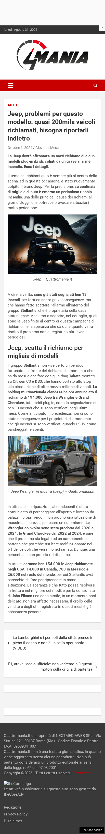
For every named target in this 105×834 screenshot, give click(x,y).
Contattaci (82, 773)
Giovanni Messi (47, 148)
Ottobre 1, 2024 (20, 148)
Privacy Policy (16, 814)
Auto (12, 105)
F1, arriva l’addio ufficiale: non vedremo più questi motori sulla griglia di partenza (50, 667)
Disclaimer (13, 821)
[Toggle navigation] (10, 85)
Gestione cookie (92, 830)
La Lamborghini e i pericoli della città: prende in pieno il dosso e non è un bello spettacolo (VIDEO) (53, 643)
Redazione (12, 807)
